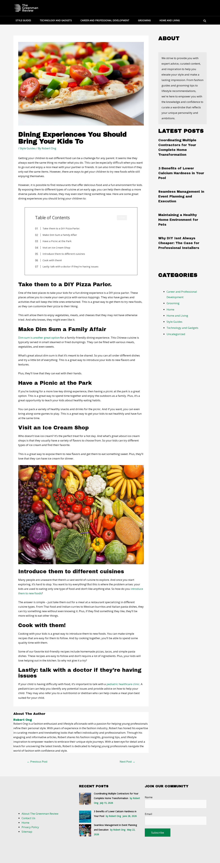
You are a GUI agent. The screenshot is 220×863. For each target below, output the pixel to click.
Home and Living (177, 315)
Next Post (127, 761)
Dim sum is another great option (39, 337)
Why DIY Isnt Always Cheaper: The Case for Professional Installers (178, 243)
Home (170, 309)
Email (148, 814)
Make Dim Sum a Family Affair (60, 234)
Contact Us (28, 818)
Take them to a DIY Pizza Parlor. (61, 228)
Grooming (173, 303)
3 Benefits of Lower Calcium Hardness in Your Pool (181, 173)
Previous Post (37, 761)
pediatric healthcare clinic (122, 684)
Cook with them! (52, 260)
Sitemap (27, 831)
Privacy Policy (30, 827)
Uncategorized (176, 334)
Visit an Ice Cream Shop (56, 247)
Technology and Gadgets (182, 328)
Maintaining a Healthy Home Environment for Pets (178, 219)
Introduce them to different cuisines (64, 253)
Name (149, 797)
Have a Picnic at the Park (57, 241)
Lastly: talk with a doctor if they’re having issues (70, 266)
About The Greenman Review (40, 813)
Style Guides (28, 148)
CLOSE (122, 217)
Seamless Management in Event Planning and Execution (181, 196)
